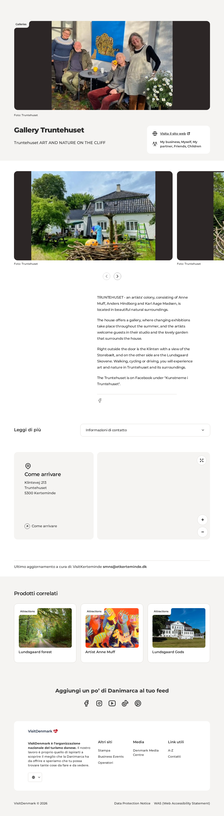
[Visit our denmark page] (86, 703)
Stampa (104, 750)
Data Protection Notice (132, 803)
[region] (153, 495)
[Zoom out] (202, 532)
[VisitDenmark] (43, 731)
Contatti (174, 757)
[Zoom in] (202, 520)
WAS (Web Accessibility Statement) (182, 803)
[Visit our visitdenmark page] (112, 703)
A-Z (170, 750)
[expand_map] (201, 460)
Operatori (105, 763)
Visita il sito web (173, 134)
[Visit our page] (99, 703)
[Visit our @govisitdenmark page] (125, 703)
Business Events (111, 757)
